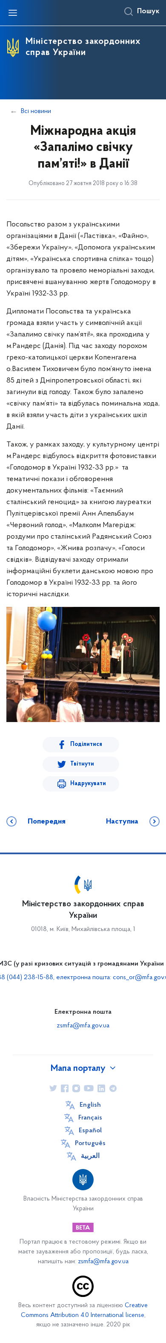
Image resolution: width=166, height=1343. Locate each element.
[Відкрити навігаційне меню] (13, 13)
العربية (90, 1156)
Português (90, 1143)
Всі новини (36, 111)
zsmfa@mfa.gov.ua (83, 1025)
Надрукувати (88, 783)
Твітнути (82, 764)
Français (90, 1117)
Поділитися (86, 744)
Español (90, 1130)
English (90, 1105)
